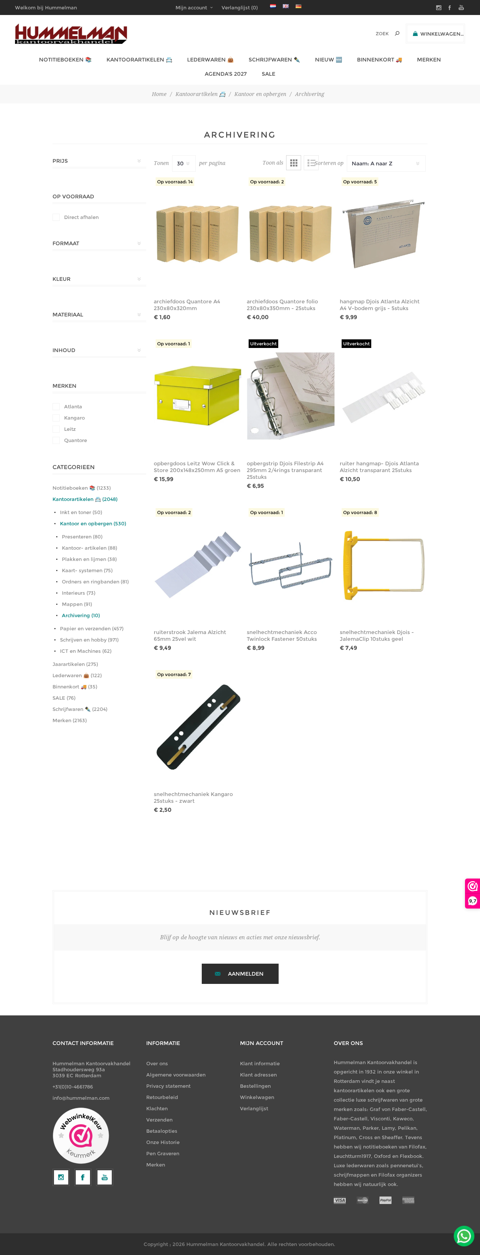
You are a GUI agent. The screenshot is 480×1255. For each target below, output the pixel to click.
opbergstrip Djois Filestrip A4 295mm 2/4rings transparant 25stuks (285, 470)
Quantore (75, 440)
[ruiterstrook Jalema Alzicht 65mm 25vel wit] (198, 564)
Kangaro (74, 418)
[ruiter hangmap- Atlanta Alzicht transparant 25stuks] (384, 396)
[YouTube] (105, 1177)
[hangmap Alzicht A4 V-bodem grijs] (384, 234)
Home (159, 94)
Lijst (311, 162)
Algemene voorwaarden (176, 1075)
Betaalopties (161, 1131)
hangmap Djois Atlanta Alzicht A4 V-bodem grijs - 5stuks (380, 305)
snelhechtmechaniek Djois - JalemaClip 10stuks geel (377, 635)
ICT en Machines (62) (85, 651)
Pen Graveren (162, 1153)
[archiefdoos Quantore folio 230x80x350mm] (290, 234)
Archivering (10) (81, 615)
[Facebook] (83, 1177)
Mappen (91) (77, 604)
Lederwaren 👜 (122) (77, 675)
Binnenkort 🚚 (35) (74, 687)
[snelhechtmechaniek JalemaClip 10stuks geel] (384, 564)
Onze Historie (163, 1142)
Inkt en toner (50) (81, 512)
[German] (298, 6)
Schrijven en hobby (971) (89, 640)
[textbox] (372, 33)
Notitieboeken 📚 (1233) (81, 488)
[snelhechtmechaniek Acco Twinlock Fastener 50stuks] (290, 564)
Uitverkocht (263, 343)
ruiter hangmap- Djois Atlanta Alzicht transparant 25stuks (379, 467)
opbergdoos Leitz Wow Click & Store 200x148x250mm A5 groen (197, 467)
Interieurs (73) (78, 593)
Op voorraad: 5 (360, 181)
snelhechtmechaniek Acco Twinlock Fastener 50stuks (282, 635)
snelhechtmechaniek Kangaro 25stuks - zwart (193, 797)
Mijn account (191, 7)
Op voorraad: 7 (174, 674)
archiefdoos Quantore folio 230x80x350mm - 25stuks (282, 305)
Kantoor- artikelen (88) (89, 548)
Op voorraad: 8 (360, 512)
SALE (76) (63, 698)
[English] (286, 6)
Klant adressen (258, 1075)
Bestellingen (255, 1086)
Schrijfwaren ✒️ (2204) (79, 709)
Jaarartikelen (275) (75, 664)
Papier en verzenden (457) (91, 628)
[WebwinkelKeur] (80, 1136)
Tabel (293, 162)
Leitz (70, 429)
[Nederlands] (273, 6)
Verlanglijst (254, 1108)
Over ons (157, 1063)
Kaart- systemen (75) (87, 570)
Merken (155, 1165)
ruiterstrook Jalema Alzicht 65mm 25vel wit (190, 635)
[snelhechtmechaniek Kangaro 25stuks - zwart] (198, 726)
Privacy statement (168, 1086)
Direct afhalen (81, 217)
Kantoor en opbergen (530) (93, 523)
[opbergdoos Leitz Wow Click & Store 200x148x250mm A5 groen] (198, 396)
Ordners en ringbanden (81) (95, 582)
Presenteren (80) (82, 537)
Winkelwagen (257, 1097)
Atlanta (73, 406)
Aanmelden (246, 973)
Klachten (157, 1108)
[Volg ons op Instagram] (61, 1177)
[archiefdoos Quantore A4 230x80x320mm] (198, 234)
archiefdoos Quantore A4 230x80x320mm (187, 305)
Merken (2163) (69, 720)
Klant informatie (260, 1063)
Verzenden (159, 1120)
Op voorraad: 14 (175, 181)
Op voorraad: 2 (267, 181)
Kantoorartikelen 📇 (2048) (84, 499)
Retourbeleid (162, 1097)
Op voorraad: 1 (173, 343)
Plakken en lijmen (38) (89, 559)
